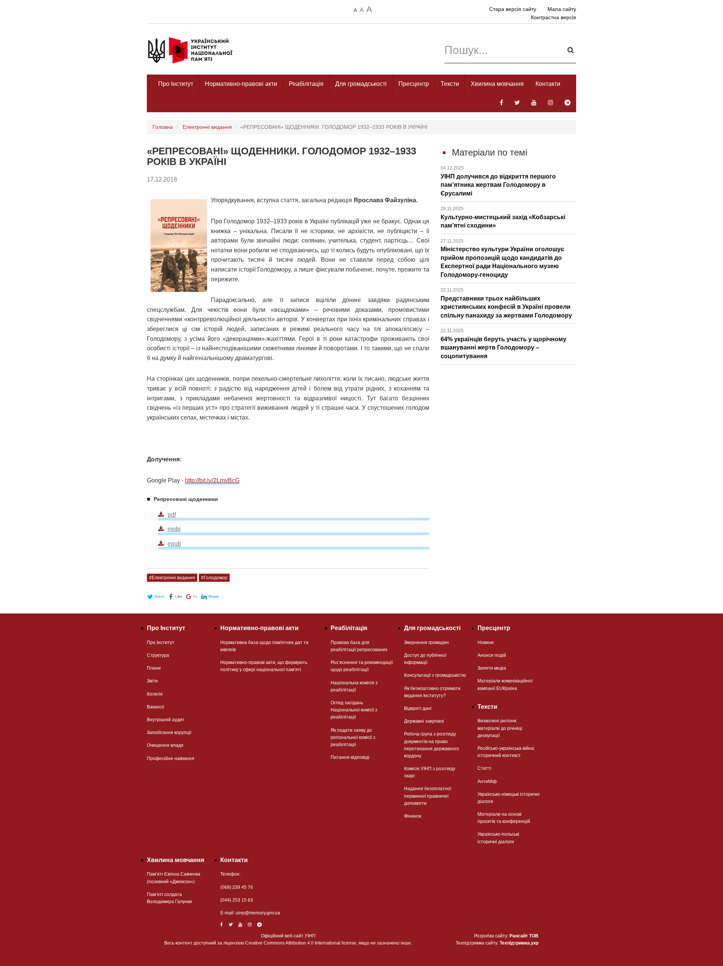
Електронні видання (207, 127)
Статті (484, 768)
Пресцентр (413, 84)
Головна (163, 127)
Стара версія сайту (512, 9)
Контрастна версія (553, 17)
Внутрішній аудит (166, 719)
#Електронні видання (172, 577)
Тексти (450, 84)
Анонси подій (491, 655)
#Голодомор (214, 577)
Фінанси (412, 816)
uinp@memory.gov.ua (258, 913)
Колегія (155, 694)
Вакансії (155, 707)
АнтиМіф (487, 781)
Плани (154, 668)
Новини (485, 642)
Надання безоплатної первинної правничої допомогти (427, 796)
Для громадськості (361, 84)
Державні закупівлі (424, 721)
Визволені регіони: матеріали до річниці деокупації (499, 728)
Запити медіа (491, 668)
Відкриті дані (418, 708)
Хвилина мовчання (497, 84)
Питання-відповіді (350, 757)
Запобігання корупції (169, 732)
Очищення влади (165, 745)
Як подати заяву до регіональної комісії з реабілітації (353, 737)
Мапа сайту (562, 9)
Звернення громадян (426, 642)
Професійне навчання (170, 758)
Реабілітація (306, 84)
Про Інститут (175, 84)
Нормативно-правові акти (241, 84)
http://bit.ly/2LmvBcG (212, 480)
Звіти (152, 681)
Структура (158, 655)
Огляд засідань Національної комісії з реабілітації (354, 710)
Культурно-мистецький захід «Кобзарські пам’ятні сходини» (503, 217)
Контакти (547, 84)
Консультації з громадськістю (435, 675)
